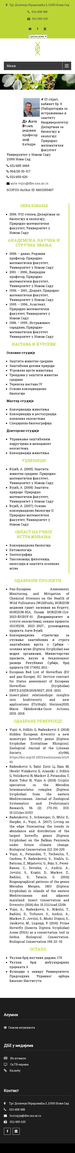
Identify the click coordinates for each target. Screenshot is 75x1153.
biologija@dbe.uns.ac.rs (25, 1115)
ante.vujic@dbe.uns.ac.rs (29, 183)
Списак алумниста (21, 1027)
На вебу (15, 1070)
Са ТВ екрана (19, 1064)
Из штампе (18, 1058)
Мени (11, 66)
